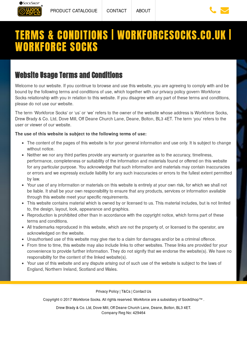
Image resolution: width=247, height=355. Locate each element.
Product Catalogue (73, 11)
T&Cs (125, 291)
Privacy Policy (107, 291)
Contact (117, 11)
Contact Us (142, 291)
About (143, 11)
